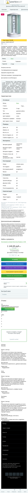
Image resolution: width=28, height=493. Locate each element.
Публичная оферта (14, 478)
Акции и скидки (6, 428)
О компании (5, 450)
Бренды (4, 423)
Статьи (4, 436)
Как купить (5, 454)
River (12, 58)
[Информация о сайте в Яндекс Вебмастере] (14, 470)
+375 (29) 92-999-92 (18, 275)
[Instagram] (6, 474)
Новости (4, 432)
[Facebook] (21, 474)
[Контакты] (26, 2)
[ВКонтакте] (18, 474)
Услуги (4, 441)
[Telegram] (10, 474)
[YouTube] (14, 474)
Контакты (4, 459)
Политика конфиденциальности (14, 477)
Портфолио (5, 445)
